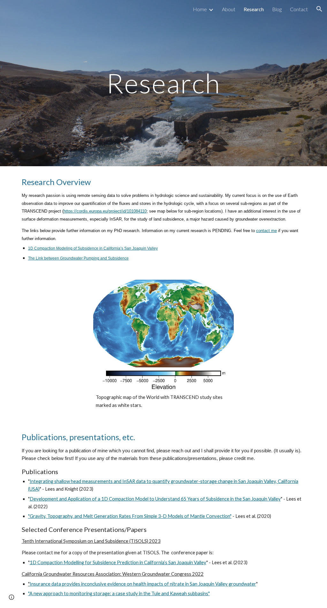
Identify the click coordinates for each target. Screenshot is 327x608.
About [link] (228, 9)
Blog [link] (277, 9)
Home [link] (200, 9)
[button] (319, 9)
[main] (163, 83)
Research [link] (254, 9)
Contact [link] (299, 9)
